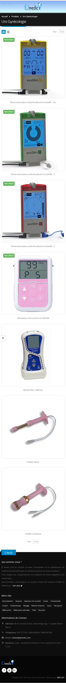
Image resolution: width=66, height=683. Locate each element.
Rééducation (6, 610)
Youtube (9, 670)
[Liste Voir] (8, 32)
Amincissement (7, 601)
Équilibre (41, 610)
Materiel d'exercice (37, 606)
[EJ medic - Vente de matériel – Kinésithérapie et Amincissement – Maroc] (33, 6)
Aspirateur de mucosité (32, 601)
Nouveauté (58, 606)
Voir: (55, 31)
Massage (26, 606)
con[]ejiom (21, 637)
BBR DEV (60, 677)
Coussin (5, 606)
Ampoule (19, 601)
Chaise (45, 601)
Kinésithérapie (15, 606)
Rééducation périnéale (22, 610)
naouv (49, 606)
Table (34, 610)
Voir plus (17, 585)
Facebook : (4, 670)
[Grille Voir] (4, 32)
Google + (14, 670)
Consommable (55, 601)
